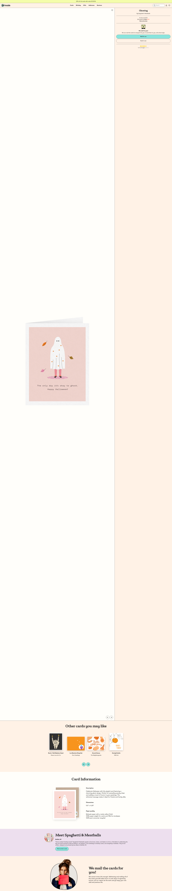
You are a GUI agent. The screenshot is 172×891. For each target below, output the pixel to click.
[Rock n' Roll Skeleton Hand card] (55, 741)
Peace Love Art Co (56, 755)
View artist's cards (62, 848)
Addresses (91, 5)
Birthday (78, 5)
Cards (72, 5)
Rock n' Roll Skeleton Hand (55, 753)
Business (99, 5)
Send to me (143, 40)
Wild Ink (116, 755)
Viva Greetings (76, 755)
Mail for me (143, 36)
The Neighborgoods (96, 755)
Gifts (84, 5)
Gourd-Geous (96, 753)
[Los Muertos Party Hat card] (76, 743)
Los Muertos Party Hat (76, 753)
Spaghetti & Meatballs (144, 13)
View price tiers (143, 21)
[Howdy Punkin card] (116, 741)
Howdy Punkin (116, 753)
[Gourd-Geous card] (96, 743)
